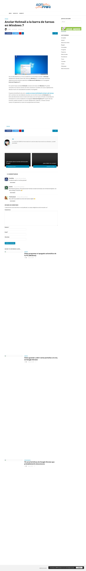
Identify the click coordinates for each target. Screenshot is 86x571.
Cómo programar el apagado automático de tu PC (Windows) (40, 254)
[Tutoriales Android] (64, 31)
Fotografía (63, 49)
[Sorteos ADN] (65, 31)
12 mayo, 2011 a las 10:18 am (20, 178)
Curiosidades (27, 460)
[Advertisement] (31, 45)
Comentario (8, 209)
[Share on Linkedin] (23, 33)
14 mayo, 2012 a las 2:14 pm (22, 196)
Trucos (6, 18)
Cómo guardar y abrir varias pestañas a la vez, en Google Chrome (41, 359)
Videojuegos (63, 66)
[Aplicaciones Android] (61, 31)
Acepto (79, 567)
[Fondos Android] (62, 31)
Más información (71, 567)
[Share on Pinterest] (20, 33)
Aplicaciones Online (65, 42)
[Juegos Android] (71, 28)
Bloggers (63, 45)
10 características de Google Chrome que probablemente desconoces (39, 463)
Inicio (10, 13)
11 (34, 466)
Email (6, 232)
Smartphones (64, 56)
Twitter (62, 63)
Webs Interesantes (65, 68)
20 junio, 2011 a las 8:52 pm (19, 186)
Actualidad (63, 38)
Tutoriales (63, 61)
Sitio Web (7, 237)
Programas (63, 52)
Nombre (7, 227)
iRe (10, 29)
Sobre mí (21, 13)
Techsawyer (12, 196)
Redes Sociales (64, 54)
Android (62, 40)
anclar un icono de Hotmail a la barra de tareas (40, 93)
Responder (12, 182)
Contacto (15, 13)
